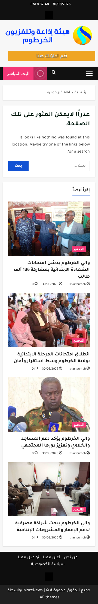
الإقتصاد (78, 509)
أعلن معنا (51, 558)
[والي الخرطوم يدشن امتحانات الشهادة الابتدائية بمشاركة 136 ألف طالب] (49, 229)
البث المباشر (18, 73)
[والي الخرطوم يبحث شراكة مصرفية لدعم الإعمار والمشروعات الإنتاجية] (49, 489)
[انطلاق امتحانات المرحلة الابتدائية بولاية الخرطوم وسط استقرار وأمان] (49, 320)
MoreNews (33, 590)
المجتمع (79, 249)
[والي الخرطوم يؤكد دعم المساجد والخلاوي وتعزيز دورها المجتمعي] (49, 404)
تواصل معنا (28, 558)
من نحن (71, 558)
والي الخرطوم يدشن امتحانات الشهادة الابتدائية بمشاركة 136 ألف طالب (52, 270)
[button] (89, 73)
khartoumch (77, 284)
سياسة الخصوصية (48, 564)
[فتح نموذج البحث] (54, 73)
